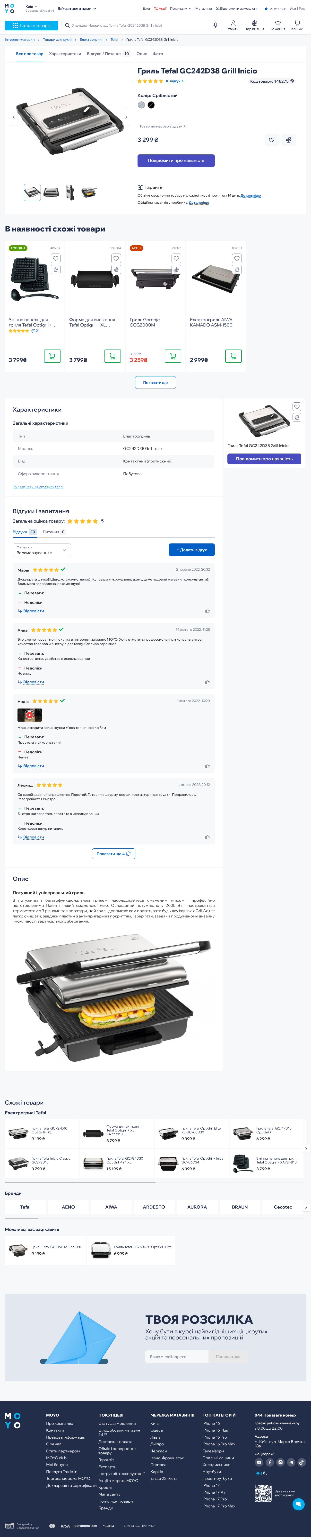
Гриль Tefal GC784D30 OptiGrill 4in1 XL (124, 1160)
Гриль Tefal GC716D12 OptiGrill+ (57, 1247)
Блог (147, 8)
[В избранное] (55, 258)
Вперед (126, 117)
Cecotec (283, 1207)
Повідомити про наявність (176, 160)
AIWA (111, 1207)
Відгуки (24, 532)
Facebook (269, 1462)
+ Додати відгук (192, 549)
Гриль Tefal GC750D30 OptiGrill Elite (143, 1247)
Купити (52, 356)
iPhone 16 (211, 1423)
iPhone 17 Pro (215, 1499)
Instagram (280, 1462)
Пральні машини (218, 1457)
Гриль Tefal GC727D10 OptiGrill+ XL (49, 1130)
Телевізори (213, 1451)
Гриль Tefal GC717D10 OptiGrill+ (274, 1130)
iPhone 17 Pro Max (219, 1506)
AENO (68, 1207)
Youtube (259, 1462)
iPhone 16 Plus (215, 1430)
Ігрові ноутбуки (217, 1478)
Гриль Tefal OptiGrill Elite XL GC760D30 (201, 1130)
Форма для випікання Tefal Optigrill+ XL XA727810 (124, 1130)
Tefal (25, 1207)
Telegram (291, 1462)
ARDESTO (154, 1207)
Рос (302, 8)
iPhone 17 (211, 1485)
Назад (13, 117)
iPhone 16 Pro (215, 1437)
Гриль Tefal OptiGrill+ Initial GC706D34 (202, 1160)
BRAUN (240, 1207)
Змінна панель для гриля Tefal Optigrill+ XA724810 (276, 1160)
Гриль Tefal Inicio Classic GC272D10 (51, 1160)
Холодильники (217, 1464)
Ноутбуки (212, 1471)
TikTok (301, 1462)
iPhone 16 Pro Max (219, 1443)
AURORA (197, 1207)
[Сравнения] (55, 269)
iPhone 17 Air (214, 1492)
